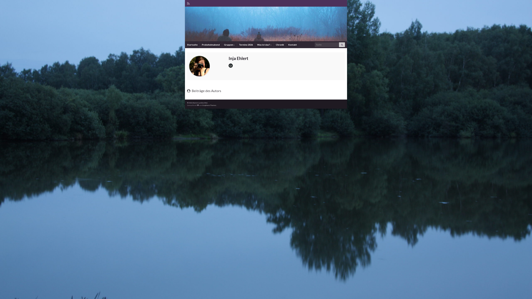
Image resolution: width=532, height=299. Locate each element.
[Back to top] (525, 292)
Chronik (280, 44)
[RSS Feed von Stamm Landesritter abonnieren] (188, 3)
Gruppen (229, 44)
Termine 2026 (246, 44)
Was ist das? (263, 44)
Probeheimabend (211, 44)
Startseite (192, 44)
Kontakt (292, 44)
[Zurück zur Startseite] (266, 24)
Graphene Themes (209, 105)
